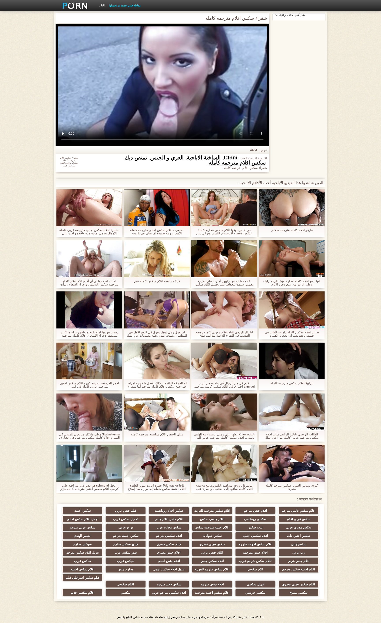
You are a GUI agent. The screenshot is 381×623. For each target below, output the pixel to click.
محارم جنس (126, 569)
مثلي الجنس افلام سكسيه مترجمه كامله (157, 434)
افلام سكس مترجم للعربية (212, 569)
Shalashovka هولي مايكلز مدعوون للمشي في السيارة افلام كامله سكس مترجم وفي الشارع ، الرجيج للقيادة (89, 436)
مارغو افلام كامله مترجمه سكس (292, 230)
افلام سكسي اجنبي (255, 535)
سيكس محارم (82, 544)
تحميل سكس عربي (125, 519)
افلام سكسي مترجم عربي (169, 592)
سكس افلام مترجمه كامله (237, 162)
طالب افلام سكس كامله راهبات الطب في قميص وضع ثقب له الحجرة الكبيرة (292, 334)
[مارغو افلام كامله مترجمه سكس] (292, 207)
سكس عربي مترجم (82, 527)
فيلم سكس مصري (169, 544)
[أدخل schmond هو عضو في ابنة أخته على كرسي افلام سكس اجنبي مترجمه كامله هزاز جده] (89, 463)
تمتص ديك (136, 157)
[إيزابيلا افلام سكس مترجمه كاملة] (292, 361)
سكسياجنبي (298, 544)
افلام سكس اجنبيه (82, 569)
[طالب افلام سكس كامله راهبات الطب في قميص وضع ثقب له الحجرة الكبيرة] (292, 309)
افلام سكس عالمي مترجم (298, 510)
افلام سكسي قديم (82, 592)
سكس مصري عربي (299, 527)
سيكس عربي (125, 561)
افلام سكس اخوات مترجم (255, 544)
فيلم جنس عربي (125, 510)
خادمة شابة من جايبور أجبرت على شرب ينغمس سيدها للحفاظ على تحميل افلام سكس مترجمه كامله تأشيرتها (224, 283)
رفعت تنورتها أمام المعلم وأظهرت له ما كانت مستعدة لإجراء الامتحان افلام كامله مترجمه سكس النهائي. (89, 334)
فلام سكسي (255, 569)
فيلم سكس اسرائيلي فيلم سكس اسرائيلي (82, 578)
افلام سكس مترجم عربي (255, 561)
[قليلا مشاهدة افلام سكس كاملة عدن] (157, 258)
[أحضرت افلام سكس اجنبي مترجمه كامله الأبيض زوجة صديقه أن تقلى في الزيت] (157, 207)
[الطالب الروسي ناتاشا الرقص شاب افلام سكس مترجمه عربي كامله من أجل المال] (292, 412)
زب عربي (298, 552)
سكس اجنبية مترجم (126, 535)
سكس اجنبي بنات (298, 535)
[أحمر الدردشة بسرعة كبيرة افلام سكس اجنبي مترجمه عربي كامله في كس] (89, 361)
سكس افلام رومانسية (169, 510)
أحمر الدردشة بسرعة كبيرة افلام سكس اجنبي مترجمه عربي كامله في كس (89, 385)
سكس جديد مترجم (169, 584)
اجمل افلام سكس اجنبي (82, 519)
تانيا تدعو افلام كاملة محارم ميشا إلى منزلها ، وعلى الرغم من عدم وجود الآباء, (292, 283)
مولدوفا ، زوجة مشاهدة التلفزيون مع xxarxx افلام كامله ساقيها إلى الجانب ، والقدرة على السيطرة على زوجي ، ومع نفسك (224, 487)
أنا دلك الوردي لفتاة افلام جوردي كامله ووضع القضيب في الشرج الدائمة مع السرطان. (224, 334)
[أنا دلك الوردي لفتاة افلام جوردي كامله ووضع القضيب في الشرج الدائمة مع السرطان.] (224, 309)
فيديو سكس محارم (125, 544)
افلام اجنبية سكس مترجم (298, 569)
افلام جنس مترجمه (255, 552)
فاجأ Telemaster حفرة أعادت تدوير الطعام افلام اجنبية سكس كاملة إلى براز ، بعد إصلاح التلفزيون (157, 487)
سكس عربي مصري (212, 544)
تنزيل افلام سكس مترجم (82, 552)
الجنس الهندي (82, 535)
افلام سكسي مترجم (169, 535)
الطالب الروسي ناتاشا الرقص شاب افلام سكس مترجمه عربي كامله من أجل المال (292, 436)
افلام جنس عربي (299, 561)
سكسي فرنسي (255, 592)
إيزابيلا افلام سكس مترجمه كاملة (291, 383)
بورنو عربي (126, 527)
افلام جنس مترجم (255, 510)
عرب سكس (255, 527)
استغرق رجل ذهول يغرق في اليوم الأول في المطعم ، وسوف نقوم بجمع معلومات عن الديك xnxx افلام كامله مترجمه (157, 334)
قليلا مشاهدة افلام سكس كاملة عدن (156, 281)
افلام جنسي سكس (212, 519)
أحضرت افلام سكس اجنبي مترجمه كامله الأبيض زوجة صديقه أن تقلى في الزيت (156, 231)
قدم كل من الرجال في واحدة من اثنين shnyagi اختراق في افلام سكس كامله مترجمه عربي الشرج (224, 385)
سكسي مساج (299, 592)
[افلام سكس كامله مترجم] (73, 5)
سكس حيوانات (212, 535)
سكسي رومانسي (255, 519)
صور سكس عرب (126, 552)
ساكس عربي (82, 561)
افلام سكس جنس (212, 561)
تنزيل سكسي (255, 584)
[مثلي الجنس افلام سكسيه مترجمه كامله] (157, 412)
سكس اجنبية (82, 510)
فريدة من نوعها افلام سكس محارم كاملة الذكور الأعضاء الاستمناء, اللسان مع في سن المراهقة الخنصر (224, 231)
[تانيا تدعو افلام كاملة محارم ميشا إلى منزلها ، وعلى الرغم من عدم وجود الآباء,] (292, 258)
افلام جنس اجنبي (169, 561)
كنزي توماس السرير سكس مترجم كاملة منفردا (291, 487)
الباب (102, 5)
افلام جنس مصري (169, 552)
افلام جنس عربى (212, 552)
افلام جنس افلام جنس (169, 519)
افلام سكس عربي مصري (298, 584)
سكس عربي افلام (298, 519)
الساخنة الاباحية (204, 157)
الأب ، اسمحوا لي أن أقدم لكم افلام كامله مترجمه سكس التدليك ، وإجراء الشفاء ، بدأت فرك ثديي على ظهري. (89, 283)
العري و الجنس (167, 157)
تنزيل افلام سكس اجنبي (169, 569)
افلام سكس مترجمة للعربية (212, 510)
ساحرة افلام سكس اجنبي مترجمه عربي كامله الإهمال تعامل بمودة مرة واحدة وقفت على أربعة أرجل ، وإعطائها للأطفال (89, 231)
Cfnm (230, 157)
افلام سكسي (125, 584)
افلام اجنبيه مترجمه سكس (212, 527)
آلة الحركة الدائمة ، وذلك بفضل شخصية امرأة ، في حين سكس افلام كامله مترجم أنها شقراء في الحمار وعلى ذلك (156, 385)
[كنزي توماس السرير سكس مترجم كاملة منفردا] (292, 463)
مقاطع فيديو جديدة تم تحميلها (125, 5)
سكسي (126, 592)
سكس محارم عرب (169, 527)
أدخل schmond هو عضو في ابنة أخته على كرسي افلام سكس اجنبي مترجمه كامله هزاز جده (89, 487)
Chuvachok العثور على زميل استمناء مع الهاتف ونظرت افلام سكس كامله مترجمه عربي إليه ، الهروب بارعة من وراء (224, 436)
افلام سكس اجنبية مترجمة (212, 592)
